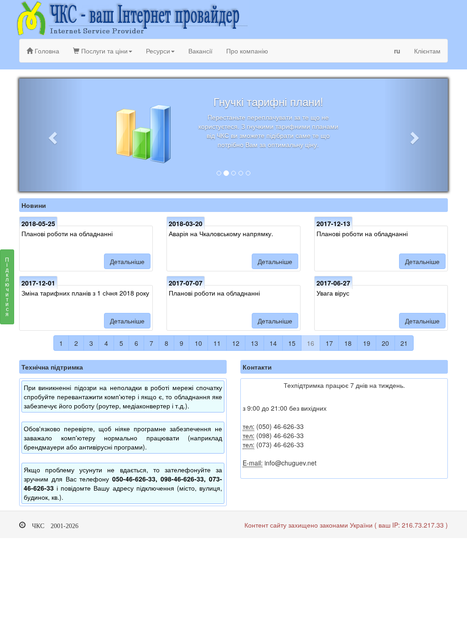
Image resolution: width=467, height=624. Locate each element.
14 (273, 343)
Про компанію (247, 50)
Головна (46, 50)
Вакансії (200, 50)
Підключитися (7, 286)
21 (404, 343)
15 (292, 343)
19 (366, 343)
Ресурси (158, 50)
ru (397, 50)
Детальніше (127, 261)
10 (198, 343)
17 (329, 343)
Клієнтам (427, 50)
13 (254, 343)
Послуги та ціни (103, 50)
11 (217, 343)
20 (385, 343)
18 (348, 343)
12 (235, 343)
